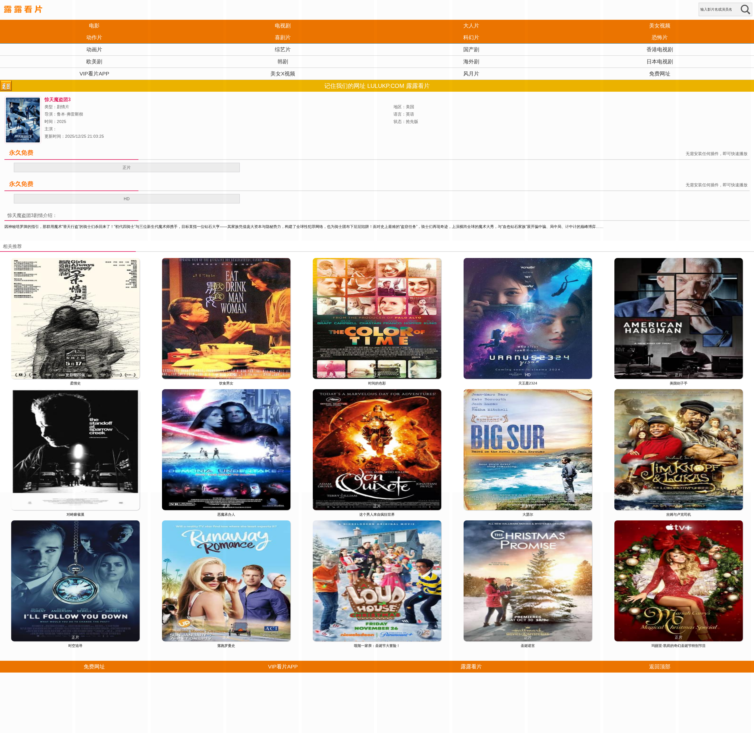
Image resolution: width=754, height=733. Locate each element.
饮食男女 (226, 383)
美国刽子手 (678, 383)
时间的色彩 (377, 383)
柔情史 (75, 383)
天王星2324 (527, 383)
